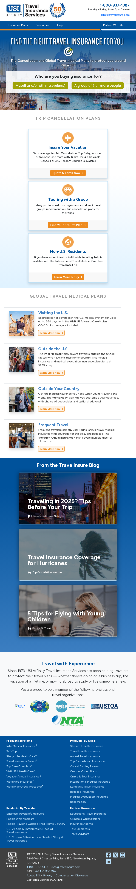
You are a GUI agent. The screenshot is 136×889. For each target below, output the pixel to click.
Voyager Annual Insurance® (23, 776)
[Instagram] (123, 856)
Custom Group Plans (83, 771)
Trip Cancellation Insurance (87, 761)
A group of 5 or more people (97, 85)
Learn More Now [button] (50, 333)
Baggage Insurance (82, 791)
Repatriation (78, 801)
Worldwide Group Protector (24, 786)
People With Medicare (20, 818)
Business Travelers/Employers (25, 813)
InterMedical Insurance (21, 746)
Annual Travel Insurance (85, 756)
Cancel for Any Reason (85, 766)
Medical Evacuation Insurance (89, 796)
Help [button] (60, 25)
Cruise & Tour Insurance (85, 776)
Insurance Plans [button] (18, 25)
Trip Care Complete (19, 766)
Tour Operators (80, 829)
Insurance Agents (81, 823)
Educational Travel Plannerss (88, 813)
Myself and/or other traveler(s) (40, 85)
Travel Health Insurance (85, 751)
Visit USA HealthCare (20, 771)
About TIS (33, 875)
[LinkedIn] (109, 862)
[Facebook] (109, 856)
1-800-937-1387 (37, 867)
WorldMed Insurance (20, 781)
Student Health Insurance (86, 746)
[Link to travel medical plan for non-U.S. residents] (68, 243)
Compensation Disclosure (72, 875)
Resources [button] (42, 25)
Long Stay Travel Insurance (87, 786)
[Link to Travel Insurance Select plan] (68, 138)
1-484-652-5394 (44, 871)
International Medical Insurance (90, 781)
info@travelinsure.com (115, 14)
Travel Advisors (79, 834)
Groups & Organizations (85, 818)
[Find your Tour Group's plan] (68, 190)
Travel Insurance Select (21, 761)
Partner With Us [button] (113, 25)
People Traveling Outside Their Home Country (35, 823)
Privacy (47, 875)
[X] (116, 856)
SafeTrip (11, 751)
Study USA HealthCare (21, 756)
